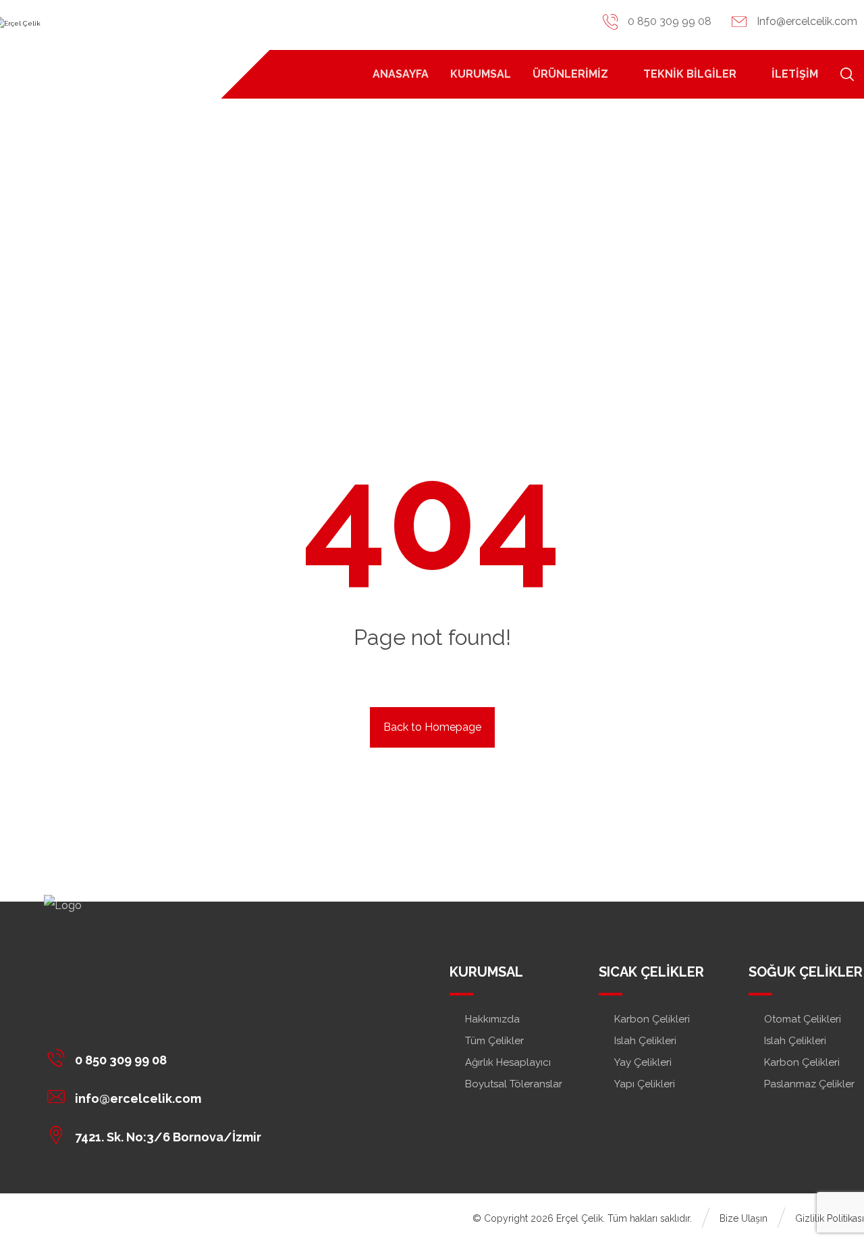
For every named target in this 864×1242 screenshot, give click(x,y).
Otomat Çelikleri (802, 1019)
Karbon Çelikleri (652, 1019)
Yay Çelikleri (643, 1062)
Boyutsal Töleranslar (513, 1084)
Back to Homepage (432, 727)
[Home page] (410, 269)
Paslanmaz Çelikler (809, 1084)
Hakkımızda (492, 1019)
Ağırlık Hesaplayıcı (508, 1062)
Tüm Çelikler (494, 1041)
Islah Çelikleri (645, 1041)
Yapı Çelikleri (644, 1084)
